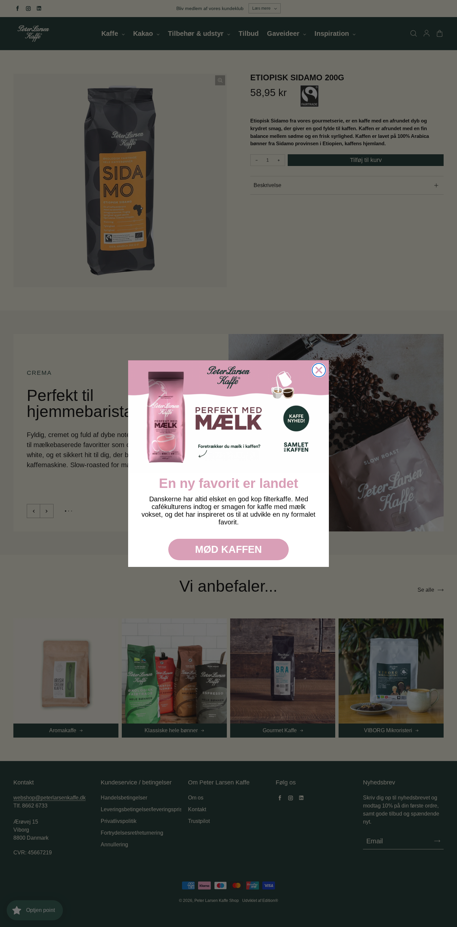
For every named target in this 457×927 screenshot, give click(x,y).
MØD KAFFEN (228, 549)
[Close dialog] (319, 370)
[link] (228, 416)
